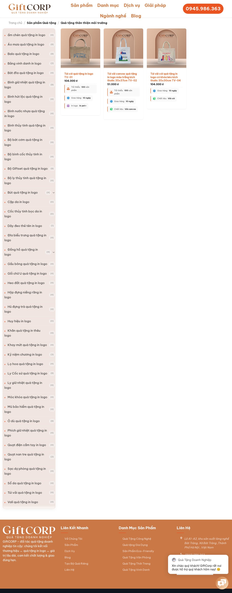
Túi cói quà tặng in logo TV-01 (78, 75)
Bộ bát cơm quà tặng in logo (23, 142)
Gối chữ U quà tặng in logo (27, 273)
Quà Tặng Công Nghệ (137, 538)
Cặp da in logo (18, 202)
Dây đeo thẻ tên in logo (25, 226)
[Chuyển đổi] (53, 192)
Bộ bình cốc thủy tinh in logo (23, 156)
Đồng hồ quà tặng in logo (21, 252)
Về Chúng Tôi (73, 538)
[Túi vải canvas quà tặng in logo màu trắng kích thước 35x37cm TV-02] (123, 48)
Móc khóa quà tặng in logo (27, 397)
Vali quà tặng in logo (23, 502)
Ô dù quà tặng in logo (24, 421)
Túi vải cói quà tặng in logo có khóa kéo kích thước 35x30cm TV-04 (165, 77)
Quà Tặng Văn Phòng (137, 557)
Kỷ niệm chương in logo (25, 354)
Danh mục (108, 5)
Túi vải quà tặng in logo (25, 493)
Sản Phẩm (71, 545)
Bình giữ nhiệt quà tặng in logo (24, 84)
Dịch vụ (132, 5)
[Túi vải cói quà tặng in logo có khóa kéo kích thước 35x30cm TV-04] (166, 48)
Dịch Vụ (70, 551)
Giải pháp (155, 5)
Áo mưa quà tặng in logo (26, 44)
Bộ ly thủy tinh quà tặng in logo (25, 180)
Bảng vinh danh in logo (24, 63)
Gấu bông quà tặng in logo (27, 264)
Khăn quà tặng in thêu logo (22, 333)
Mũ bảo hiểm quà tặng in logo (24, 409)
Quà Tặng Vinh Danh (136, 569)
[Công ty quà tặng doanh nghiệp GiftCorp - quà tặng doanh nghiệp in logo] (30, 8)
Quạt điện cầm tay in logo (27, 445)
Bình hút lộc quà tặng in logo (23, 99)
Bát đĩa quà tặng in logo (26, 73)
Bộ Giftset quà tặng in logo (28, 169)
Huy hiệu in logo (19, 321)
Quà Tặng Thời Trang (136, 563)
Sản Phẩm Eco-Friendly (138, 551)
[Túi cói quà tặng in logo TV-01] (80, 48)
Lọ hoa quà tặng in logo (25, 364)
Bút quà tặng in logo (23, 192)
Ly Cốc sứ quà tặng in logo (27, 373)
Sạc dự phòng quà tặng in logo (25, 471)
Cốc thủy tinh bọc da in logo (23, 213)
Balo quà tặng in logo (23, 54)
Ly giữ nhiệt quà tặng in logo (23, 385)
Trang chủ (15, 23)
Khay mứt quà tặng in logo (27, 345)
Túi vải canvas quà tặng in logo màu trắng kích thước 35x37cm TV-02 (122, 77)
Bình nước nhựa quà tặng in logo (24, 113)
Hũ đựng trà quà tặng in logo (23, 309)
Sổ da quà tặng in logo (24, 483)
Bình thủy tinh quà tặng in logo (24, 127)
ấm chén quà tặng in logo (26, 35)
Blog (136, 15)
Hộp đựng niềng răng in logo (23, 294)
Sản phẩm (82, 5)
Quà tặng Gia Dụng (135, 545)
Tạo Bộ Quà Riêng (76, 563)
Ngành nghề (113, 15)
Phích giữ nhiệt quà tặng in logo (25, 432)
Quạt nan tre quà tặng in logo (24, 456)
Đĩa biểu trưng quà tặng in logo (25, 237)
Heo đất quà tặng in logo (26, 283)
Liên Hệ (69, 569)
